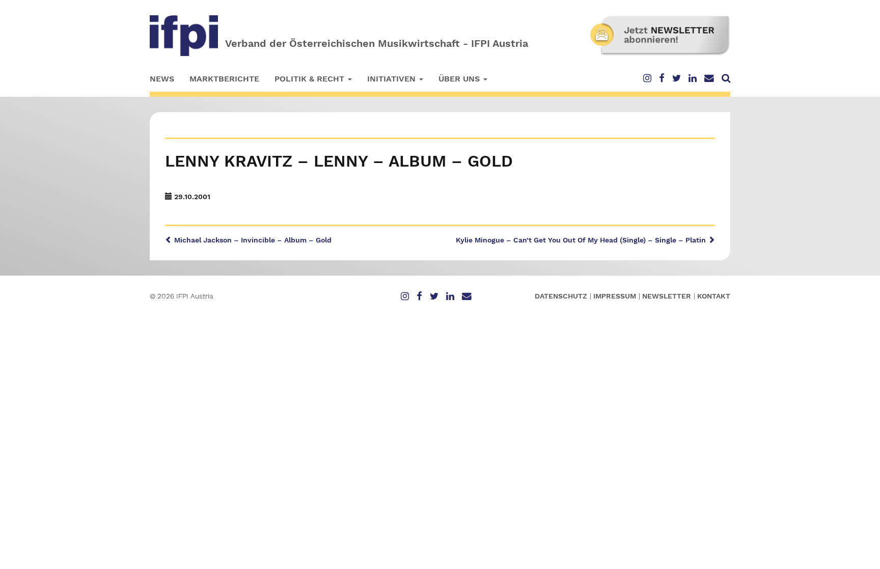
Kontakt (713, 296)
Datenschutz (561, 296)
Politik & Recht (310, 79)
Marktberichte (224, 79)
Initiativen (392, 79)
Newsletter (666, 296)
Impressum (614, 296)
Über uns (460, 79)
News (162, 79)
